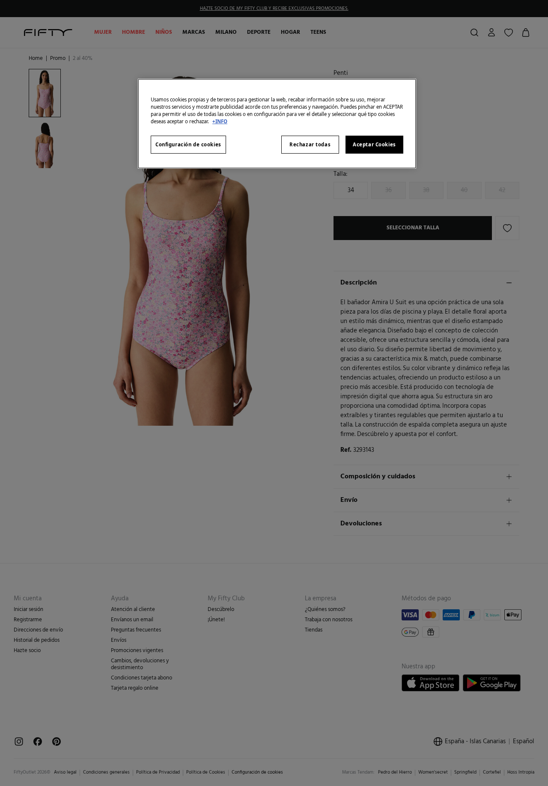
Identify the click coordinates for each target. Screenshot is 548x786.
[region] (277, 124)
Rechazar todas (310, 144)
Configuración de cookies (188, 144)
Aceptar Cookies (374, 144)
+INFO (219, 121)
